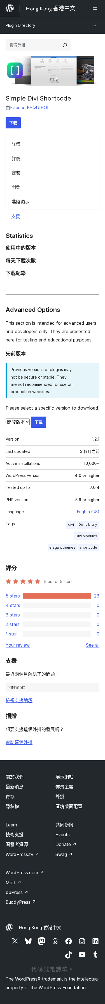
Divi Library (87, 524)
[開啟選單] (96, 8)
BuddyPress (21, 902)
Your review (18, 645)
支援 (15, 216)
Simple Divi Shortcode (38, 98)
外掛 (59, 796)
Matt (13, 882)
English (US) (88, 511)
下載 (13, 122)
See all (92, 645)
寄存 (10, 796)
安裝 (15, 173)
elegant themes (62, 547)
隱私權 (12, 806)
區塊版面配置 (68, 806)
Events (62, 834)
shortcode (88, 547)
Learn (11, 825)
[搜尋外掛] (65, 45)
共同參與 (64, 825)
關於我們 (15, 777)
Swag (64, 854)
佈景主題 (64, 787)
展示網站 (64, 777)
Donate (65, 844)
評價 (15, 158)
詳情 (15, 144)
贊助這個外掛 (19, 742)
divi (71, 524)
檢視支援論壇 (19, 700)
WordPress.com (25, 872)
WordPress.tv (22, 854)
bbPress (17, 892)
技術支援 (15, 834)
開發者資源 (17, 844)
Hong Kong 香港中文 (40, 927)
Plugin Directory (20, 25)
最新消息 (15, 787)
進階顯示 (20, 201)
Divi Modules (86, 536)
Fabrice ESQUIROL (30, 107)
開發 (15, 187)
